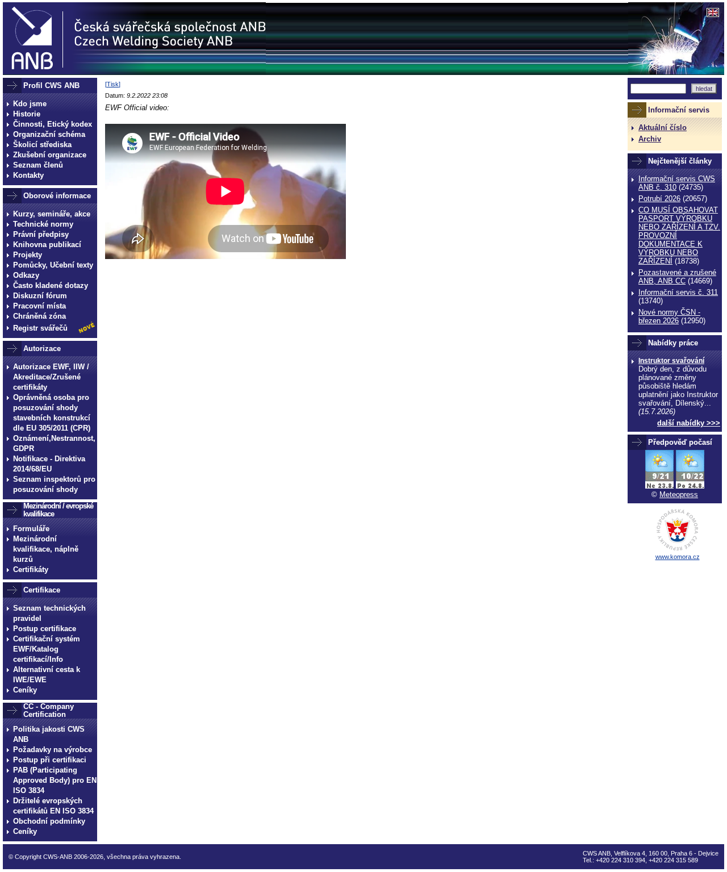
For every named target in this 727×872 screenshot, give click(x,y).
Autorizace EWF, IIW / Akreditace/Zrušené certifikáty (51, 376)
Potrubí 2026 (659, 198)
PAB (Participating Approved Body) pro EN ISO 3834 (55, 780)
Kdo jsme (30, 103)
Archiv (649, 139)
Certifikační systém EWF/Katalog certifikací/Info (46, 649)
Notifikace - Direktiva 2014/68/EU (49, 463)
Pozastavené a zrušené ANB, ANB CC (677, 276)
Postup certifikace (44, 628)
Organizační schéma (49, 134)
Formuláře (31, 528)
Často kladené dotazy (50, 285)
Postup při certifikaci (49, 760)
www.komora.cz (677, 556)
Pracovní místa (39, 306)
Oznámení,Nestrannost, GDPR (54, 443)
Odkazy (26, 275)
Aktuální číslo (662, 127)
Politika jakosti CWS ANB (49, 734)
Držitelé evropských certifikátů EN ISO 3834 (53, 805)
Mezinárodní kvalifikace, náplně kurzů (45, 549)
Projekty (27, 255)
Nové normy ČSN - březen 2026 (669, 316)
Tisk (113, 84)
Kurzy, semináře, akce (51, 214)
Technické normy (43, 224)
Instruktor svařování (671, 361)
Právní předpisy (41, 234)
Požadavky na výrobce (52, 749)
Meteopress (678, 494)
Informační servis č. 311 (678, 292)
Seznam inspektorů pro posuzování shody (54, 484)
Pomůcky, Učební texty (53, 265)
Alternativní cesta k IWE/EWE (46, 674)
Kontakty (28, 175)
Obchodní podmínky (49, 821)
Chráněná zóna (39, 316)
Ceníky (25, 690)
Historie (26, 114)
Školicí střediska (42, 144)
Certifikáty (30, 569)
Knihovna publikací (47, 244)
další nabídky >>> (688, 423)
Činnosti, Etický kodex (52, 124)
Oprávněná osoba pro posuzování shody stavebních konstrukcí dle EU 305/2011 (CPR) (51, 412)
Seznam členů (38, 165)
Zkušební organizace (49, 155)
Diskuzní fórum (40, 295)
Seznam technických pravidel (49, 613)
